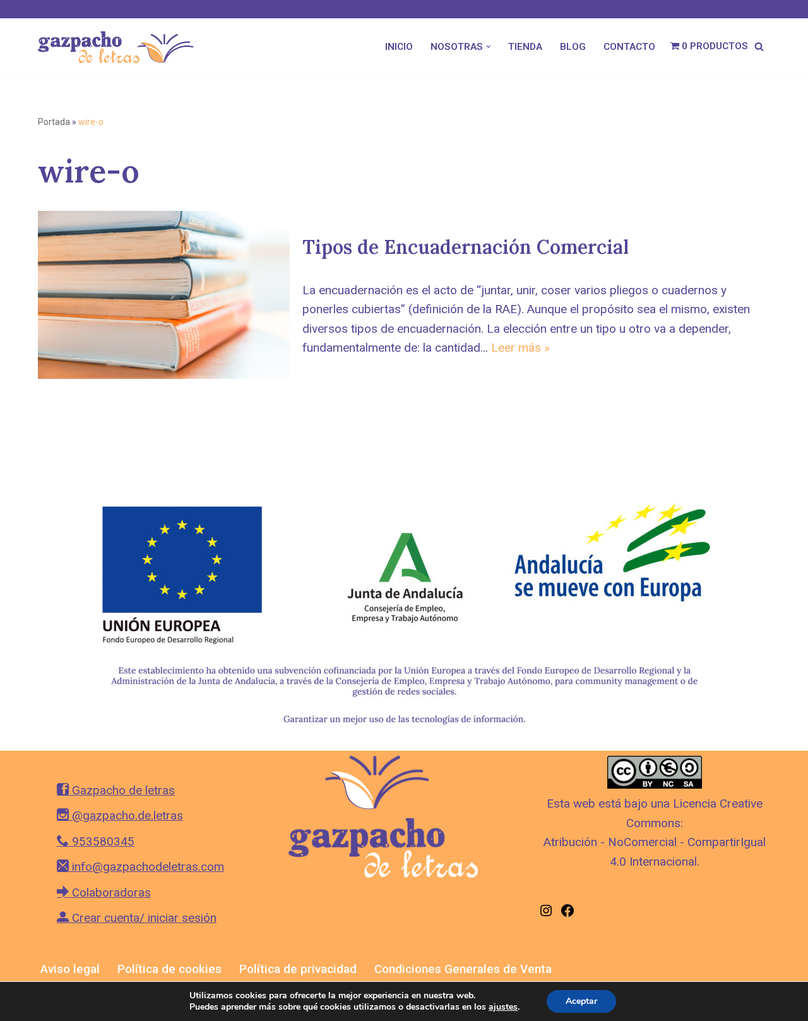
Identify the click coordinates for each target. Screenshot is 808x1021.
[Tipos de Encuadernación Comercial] (164, 295)
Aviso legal (70, 969)
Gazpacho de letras (122, 790)
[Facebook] (567, 914)
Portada (54, 122)
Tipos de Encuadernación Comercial (465, 247)
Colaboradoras (110, 892)
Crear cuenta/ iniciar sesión (143, 918)
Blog (573, 46)
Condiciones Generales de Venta (463, 969)
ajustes (503, 1007)
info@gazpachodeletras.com (146, 866)
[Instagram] (546, 914)
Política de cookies (169, 969)
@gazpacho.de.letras (126, 815)
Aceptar (581, 1001)
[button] (488, 46)
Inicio (399, 46)
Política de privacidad (298, 969)
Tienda (525, 46)
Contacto (629, 46)
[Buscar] (759, 46)
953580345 (101, 841)
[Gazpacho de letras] (120, 46)
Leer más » (520, 347)
